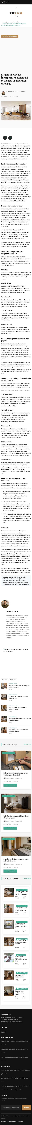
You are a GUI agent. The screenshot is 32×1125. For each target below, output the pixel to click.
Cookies (20, 1121)
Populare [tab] (13, 679)
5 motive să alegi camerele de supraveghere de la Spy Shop (21, 959)
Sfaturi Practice (13, 683)
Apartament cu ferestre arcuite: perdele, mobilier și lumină (21, 975)
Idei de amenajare (13, 705)
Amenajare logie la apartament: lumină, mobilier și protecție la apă (20, 925)
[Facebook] (2, 3)
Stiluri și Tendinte (13, 694)
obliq (16, 12)
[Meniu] (16, 8)
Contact (3, 1032)
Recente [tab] (4, 679)
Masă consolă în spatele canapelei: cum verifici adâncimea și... (18, 730)
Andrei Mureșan (12, 611)
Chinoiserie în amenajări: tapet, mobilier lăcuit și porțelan (19, 992)
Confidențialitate (11, 1121)
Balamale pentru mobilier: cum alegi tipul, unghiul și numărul (15, 774)
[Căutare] (15, 16)
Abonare (26, 1107)
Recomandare (21, 955)
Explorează (26, 878)
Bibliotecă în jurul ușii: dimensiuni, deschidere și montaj (21, 942)
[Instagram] (7, 3)
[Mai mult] (17, 16)
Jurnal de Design (14, 22)
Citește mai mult (10, 785)
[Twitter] (4, 3)
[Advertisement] (16, 55)
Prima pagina (4, 22)
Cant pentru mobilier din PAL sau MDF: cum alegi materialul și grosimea (21, 893)
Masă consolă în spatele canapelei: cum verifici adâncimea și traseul (21, 908)
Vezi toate (27, 744)
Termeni (3, 1121)
